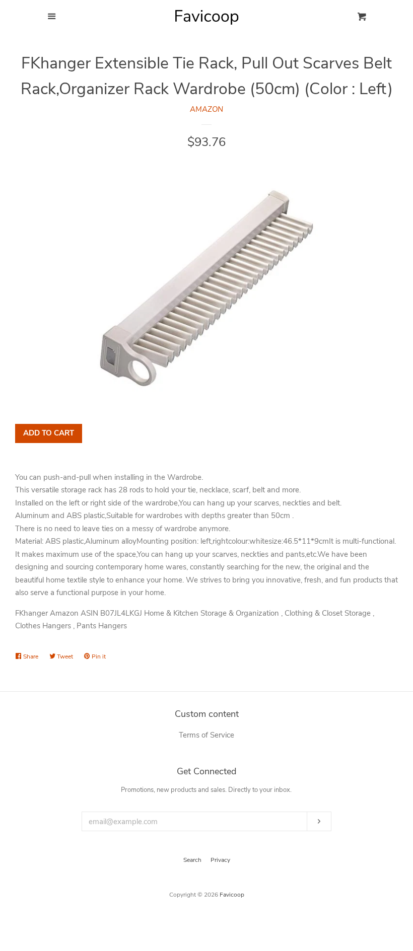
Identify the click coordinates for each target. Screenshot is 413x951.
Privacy (220, 860)
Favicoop (232, 895)
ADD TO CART (48, 433)
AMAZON (206, 109)
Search (192, 860)
